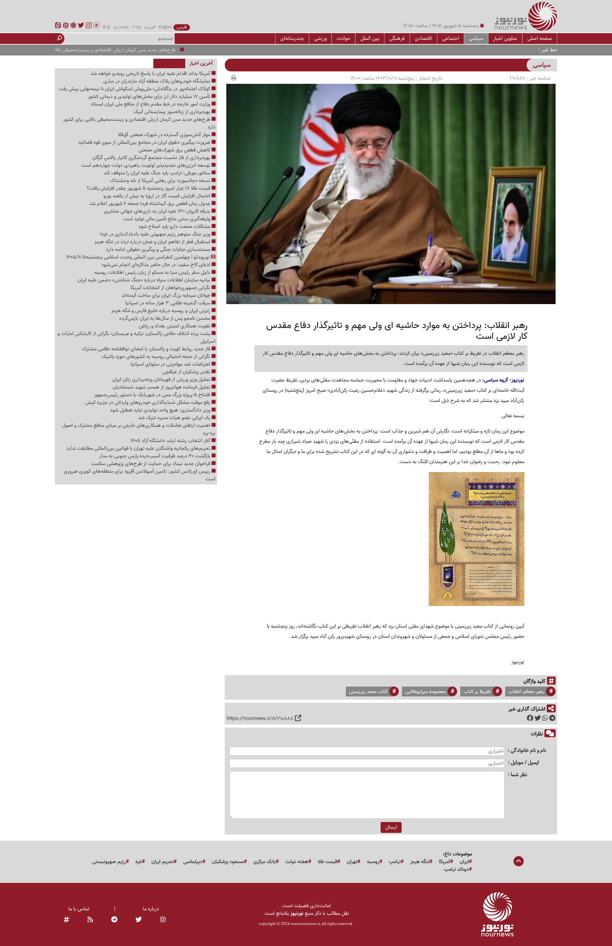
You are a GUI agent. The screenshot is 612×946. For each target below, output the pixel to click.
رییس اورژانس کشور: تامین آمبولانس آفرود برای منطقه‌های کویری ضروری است (139, 475)
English (165, 27)
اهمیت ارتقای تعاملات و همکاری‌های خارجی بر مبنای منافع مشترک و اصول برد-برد (138, 429)
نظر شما (519, 775)
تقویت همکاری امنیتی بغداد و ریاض (175, 326)
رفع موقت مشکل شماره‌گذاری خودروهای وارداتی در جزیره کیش (148, 402)
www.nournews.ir (305, 923)
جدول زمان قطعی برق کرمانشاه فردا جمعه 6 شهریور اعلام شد (150, 204)
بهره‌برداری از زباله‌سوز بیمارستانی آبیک (173, 112)
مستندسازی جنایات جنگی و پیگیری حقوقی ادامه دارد (159, 249)
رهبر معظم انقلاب (526, 692)
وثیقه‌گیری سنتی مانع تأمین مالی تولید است (167, 219)
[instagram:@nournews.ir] (163, 920)
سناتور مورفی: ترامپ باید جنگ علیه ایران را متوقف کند (158, 173)
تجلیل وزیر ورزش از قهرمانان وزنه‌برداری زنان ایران (162, 379)
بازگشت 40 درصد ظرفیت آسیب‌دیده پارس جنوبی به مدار (155, 456)
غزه (138, 862)
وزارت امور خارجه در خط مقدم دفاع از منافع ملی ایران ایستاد (151, 104)
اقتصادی (423, 38)
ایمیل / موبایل (525, 763)
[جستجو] (59, 38)
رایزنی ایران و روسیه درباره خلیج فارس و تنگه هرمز (161, 311)
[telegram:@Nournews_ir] (114, 920)
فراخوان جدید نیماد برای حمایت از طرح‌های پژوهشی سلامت (151, 464)
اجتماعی (450, 38)
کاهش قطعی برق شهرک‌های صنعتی (175, 150)
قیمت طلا (327, 862)
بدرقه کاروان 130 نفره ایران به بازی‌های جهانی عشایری (158, 211)
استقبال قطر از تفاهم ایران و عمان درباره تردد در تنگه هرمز (153, 242)
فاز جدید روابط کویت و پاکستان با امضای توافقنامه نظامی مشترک (147, 349)
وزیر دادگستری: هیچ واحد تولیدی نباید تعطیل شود (161, 410)
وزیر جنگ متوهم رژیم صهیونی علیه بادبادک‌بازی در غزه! (156, 234)
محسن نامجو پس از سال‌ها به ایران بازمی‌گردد (165, 318)
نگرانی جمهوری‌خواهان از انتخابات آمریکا (171, 288)
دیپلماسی (192, 862)
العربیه (150, 27)
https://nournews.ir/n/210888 (260, 719)
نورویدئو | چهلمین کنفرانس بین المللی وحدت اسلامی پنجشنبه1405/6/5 (138, 257)
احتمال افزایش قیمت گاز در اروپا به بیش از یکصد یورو (157, 196)
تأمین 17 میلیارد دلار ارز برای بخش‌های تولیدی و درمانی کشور (150, 96)
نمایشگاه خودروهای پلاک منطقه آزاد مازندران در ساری (157, 81)
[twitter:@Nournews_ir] (138, 920)
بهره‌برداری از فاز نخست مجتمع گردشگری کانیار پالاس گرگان (152, 158)
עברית (136, 27)
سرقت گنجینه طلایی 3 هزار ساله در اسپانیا (168, 303)
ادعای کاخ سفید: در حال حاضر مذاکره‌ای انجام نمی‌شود (156, 265)
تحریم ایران (162, 862)
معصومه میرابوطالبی (425, 692)
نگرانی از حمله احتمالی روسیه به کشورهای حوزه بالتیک (156, 357)
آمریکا (444, 862)
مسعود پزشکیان (228, 862)
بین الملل (369, 38)
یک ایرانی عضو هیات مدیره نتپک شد (175, 418)
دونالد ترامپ (456, 869)
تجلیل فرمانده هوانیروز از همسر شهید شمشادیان (162, 387)
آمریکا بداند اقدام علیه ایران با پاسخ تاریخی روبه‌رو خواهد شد (151, 73)
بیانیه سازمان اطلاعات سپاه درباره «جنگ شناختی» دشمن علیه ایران (144, 280)
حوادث (343, 38)
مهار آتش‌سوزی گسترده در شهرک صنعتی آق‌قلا (165, 135)
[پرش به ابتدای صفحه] (519, 862)
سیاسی (476, 38)
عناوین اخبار (505, 38)
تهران (352, 862)
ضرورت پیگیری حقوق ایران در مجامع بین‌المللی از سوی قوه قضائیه (145, 142)
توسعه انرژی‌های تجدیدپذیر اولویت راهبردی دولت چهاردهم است (146, 165)
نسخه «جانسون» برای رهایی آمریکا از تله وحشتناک (161, 181)
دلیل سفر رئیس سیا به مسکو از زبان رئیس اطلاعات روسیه (153, 272)
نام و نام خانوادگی (528, 751)
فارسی (182, 27)
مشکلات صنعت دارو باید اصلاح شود (175, 226)
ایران (464, 862)
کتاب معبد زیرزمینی (368, 692)
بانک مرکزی (264, 862)
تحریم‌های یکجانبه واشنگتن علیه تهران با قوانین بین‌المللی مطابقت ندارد (139, 448)
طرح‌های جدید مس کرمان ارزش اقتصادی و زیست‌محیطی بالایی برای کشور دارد (120, 50)
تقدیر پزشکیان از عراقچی (187, 372)
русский (121, 27)
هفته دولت (296, 862)
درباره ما (151, 909)
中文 (106, 27)
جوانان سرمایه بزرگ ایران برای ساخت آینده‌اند (166, 295)
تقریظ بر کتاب (477, 692)
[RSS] (90, 920)
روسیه (373, 862)
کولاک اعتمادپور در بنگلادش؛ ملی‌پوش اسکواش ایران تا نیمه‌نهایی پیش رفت (135, 89)
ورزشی (320, 38)
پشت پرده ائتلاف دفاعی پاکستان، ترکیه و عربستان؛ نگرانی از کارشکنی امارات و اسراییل (136, 338)
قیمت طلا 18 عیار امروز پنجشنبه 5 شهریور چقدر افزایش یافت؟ (149, 188)
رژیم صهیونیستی (109, 862)
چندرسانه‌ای (292, 38)
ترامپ (395, 862)
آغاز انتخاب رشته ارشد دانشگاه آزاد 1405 (171, 441)
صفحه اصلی (539, 38)
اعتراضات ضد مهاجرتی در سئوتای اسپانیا (171, 364)
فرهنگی (397, 38)
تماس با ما (78, 909)
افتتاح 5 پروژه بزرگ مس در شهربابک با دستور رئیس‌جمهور (153, 395)
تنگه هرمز (419, 862)
